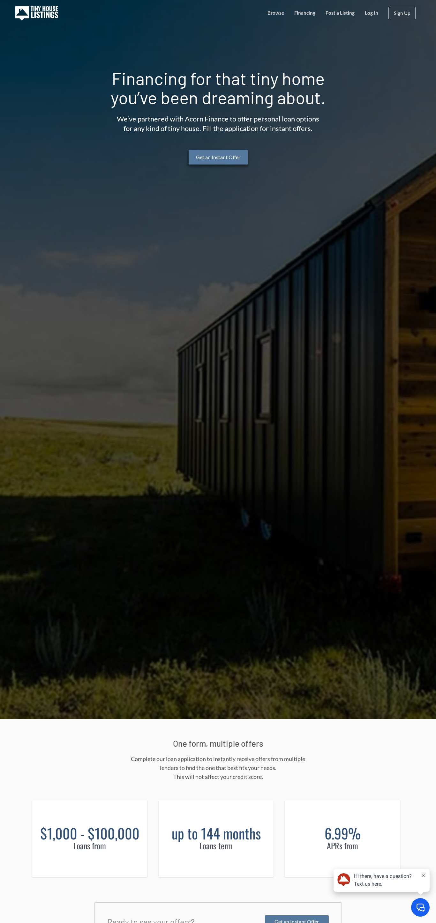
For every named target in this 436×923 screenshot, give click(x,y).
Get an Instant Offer (218, 157)
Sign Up (402, 13)
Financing (304, 13)
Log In (371, 13)
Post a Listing (340, 13)
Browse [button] (275, 13)
